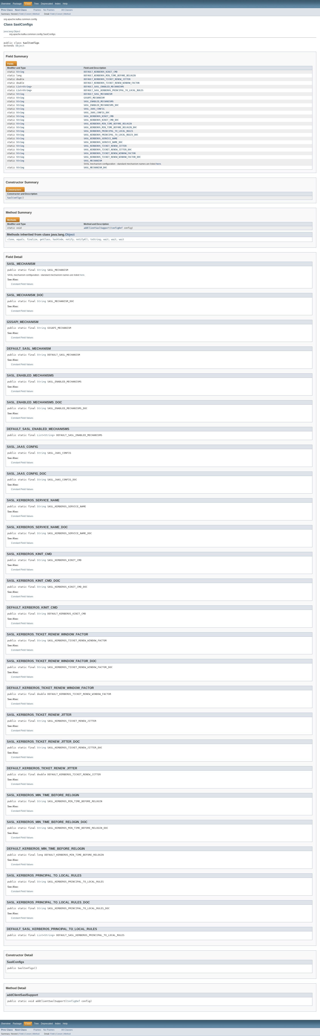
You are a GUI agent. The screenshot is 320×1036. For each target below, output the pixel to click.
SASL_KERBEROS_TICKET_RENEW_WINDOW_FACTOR (110, 153)
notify (70, 239)
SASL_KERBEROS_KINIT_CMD (99, 116)
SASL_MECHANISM (93, 160)
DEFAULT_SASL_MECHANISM (98, 94)
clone (10, 239)
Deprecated (47, 3)
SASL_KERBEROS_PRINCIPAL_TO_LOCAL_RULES (108, 131)
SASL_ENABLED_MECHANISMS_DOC (101, 105)
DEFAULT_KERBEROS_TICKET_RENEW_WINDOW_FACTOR (111, 83)
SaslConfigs (14, 197)
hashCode (58, 239)
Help (65, 3)
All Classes (67, 10)
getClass (45, 239)
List (18, 86)
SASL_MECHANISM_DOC (95, 167)
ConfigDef (117, 228)
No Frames (48, 10)
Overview (6, 3)
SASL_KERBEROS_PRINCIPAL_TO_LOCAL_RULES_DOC (111, 135)
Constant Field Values (22, 284)
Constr (28, 14)
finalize (32, 239)
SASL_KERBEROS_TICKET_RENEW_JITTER (105, 146)
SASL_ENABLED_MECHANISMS (99, 101)
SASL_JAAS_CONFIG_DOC (97, 112)
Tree (36, 3)
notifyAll (82, 239)
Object (20, 45)
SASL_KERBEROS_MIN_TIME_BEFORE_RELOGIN (108, 123)
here (158, 164)
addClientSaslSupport (97, 228)
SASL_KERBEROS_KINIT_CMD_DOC (101, 120)
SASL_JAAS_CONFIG (94, 109)
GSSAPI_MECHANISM (94, 97)
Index (58, 3)
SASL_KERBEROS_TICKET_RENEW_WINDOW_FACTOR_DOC (112, 157)
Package (17, 3)
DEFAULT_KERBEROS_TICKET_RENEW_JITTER (107, 79)
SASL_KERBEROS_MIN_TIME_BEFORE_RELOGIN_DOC (110, 127)
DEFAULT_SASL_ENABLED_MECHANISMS (104, 86)
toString (95, 239)
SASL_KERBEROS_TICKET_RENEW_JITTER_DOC (108, 149)
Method (36, 14)
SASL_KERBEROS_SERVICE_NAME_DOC (103, 142)
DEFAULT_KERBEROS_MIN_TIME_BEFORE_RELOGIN (110, 75)
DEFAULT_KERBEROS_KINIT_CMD (100, 72)
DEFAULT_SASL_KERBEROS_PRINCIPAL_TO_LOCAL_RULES (113, 90)
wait (106, 239)
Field (21, 14)
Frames (37, 10)
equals (20, 239)
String (20, 72)
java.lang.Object (12, 31)
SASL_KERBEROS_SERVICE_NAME (100, 138)
